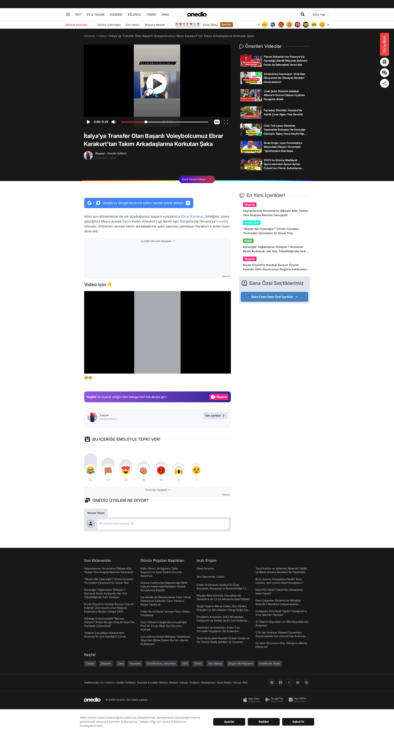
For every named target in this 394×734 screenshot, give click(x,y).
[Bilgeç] (281, 25)
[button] (216, 122)
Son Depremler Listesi (210, 576)
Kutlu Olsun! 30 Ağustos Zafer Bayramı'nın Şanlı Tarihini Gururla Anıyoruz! (161, 572)
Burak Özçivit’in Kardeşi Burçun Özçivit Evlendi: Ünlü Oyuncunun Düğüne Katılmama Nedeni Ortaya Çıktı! (275, 267)
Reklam (163, 682)
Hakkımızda (91, 682)
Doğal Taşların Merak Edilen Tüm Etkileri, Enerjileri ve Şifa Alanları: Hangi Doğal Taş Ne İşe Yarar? (222, 609)
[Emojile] (297, 25)
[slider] (164, 122)
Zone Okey (210, 24)
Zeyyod (110, 153)
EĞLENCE (134, 14)
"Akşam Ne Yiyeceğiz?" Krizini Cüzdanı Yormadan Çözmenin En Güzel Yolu (271, 231)
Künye (237, 682)
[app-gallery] (298, 699)
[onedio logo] (197, 14)
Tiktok (198, 663)
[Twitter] (289, 682)
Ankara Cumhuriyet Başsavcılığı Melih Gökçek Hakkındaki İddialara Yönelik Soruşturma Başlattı (164, 586)
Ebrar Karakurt (192, 216)
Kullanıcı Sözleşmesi (202, 682)
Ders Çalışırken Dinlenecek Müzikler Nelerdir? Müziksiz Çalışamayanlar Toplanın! (278, 604)
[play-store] (275, 699)
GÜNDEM (116, 14)
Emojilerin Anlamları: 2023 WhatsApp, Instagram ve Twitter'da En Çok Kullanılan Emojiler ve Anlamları (223, 620)
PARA (165, 14)
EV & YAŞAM (95, 14)
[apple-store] (252, 699)
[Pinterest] (306, 682)
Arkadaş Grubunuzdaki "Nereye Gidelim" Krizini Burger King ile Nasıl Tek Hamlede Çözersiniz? (109, 622)
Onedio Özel (252, 222)
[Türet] (273, 25)
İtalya (127, 221)
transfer (222, 221)
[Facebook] (280, 682)
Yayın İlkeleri (224, 682)
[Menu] (68, 14)
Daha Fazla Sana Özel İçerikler (272, 296)
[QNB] (265, 25)
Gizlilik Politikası (126, 682)
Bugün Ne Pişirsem (241, 663)
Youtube (135, 663)
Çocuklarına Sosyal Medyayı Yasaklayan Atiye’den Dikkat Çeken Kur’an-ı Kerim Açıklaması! (165, 640)
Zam (120, 663)
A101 (185, 663)
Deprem (106, 663)
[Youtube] (297, 682)
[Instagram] (271, 682)
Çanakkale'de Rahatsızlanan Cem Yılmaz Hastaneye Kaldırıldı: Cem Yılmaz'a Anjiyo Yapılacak (165, 600)
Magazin (250, 204)
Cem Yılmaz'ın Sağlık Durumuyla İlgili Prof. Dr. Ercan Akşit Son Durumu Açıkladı (163, 625)
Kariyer (184, 682)
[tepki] (90, 470)
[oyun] (306, 25)
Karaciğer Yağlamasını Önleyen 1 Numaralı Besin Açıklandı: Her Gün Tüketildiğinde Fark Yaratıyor (274, 249)
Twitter (90, 663)
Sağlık (248, 240)
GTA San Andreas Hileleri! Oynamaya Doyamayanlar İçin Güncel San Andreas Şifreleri (280, 636)
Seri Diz (226, 24)
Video (102, 36)
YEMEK (151, 14)
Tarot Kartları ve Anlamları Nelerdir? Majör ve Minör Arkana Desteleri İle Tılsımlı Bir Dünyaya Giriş (281, 572)
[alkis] (314, 25)
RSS (245, 682)
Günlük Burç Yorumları (161, 663)
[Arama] (303, 14)
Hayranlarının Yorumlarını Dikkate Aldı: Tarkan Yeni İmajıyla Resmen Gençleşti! (275, 213)
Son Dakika (215, 663)
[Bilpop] (289, 25)
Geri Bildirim (107, 682)
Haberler (89, 36)
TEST (78, 14)
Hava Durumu (205, 568)
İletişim (174, 682)
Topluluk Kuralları (147, 682)
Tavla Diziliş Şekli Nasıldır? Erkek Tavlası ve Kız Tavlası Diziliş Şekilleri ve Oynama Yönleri (223, 642)
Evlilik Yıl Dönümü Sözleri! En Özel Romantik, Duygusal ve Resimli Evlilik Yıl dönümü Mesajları (221, 588)
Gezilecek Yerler (269, 663)
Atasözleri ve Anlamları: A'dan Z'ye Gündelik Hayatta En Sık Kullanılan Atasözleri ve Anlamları (218, 631)
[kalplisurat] (322, 25)
